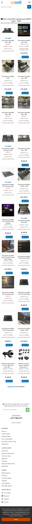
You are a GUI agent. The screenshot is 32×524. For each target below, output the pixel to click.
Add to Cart (25, 57)
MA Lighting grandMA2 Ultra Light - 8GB (8, 149)
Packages (4, 480)
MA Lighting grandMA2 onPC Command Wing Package (8, 221)
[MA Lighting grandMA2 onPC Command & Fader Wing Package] (8, 246)
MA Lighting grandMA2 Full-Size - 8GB (24, 185)
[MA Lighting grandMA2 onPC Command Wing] (8, 174)
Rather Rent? (5, 444)
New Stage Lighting (7, 486)
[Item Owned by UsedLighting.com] (8, 38)
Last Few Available (6, 478)
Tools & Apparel (6, 483)
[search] (29, 7)
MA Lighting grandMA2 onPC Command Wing (8, 185)
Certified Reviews (6, 436)
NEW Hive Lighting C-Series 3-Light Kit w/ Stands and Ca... (24, 365)
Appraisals (4, 458)
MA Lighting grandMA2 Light (8, 77)
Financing (4, 461)
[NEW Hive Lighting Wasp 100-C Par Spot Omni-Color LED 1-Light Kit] (8, 354)
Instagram (6, 499)
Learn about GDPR (16, 514)
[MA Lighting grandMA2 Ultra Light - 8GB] (8, 138)
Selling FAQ (5, 466)
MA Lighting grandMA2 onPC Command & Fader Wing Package (8, 257)
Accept (16, 519)
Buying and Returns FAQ (8, 463)
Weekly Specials (6, 473)
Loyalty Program (6, 434)
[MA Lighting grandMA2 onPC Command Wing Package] (8, 210)
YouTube (6, 502)
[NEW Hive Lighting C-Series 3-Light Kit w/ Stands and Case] (24, 354)
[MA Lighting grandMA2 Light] (8, 66)
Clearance (4, 475)
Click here (11, 386)
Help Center (5, 451)
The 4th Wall (7, 493)
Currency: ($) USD (16, 422)
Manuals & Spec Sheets (8, 453)
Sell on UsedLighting (7, 439)
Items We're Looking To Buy (9, 441)
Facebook (6, 496)
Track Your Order (6, 456)
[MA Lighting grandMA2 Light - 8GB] (8, 30)
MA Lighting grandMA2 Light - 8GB (8, 41)
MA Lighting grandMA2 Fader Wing (24, 221)
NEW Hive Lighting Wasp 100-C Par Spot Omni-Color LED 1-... (8, 365)
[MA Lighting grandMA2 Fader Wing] (24, 210)
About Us (4, 431)
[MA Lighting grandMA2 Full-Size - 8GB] (24, 174)
